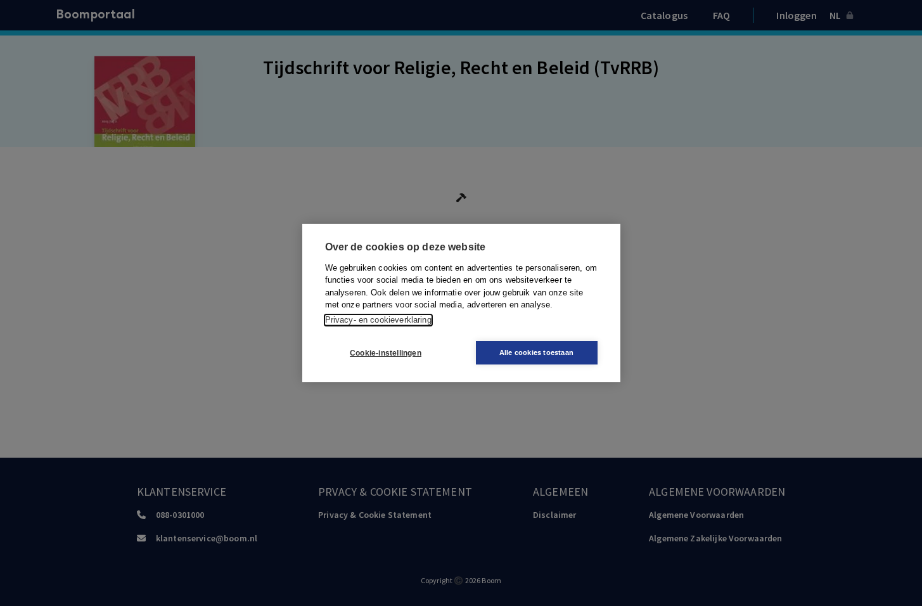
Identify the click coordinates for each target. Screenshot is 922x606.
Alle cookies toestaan (536, 352)
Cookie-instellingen (385, 353)
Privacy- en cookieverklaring (378, 320)
